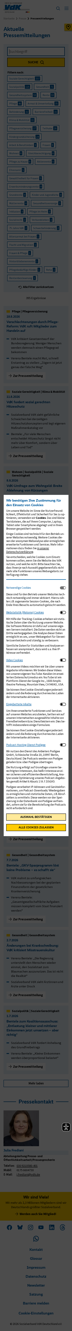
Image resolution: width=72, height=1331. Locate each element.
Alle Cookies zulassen (36, 827)
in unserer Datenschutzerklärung (27, 550)
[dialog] (36, 665)
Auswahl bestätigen (36, 817)
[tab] (33, 588)
